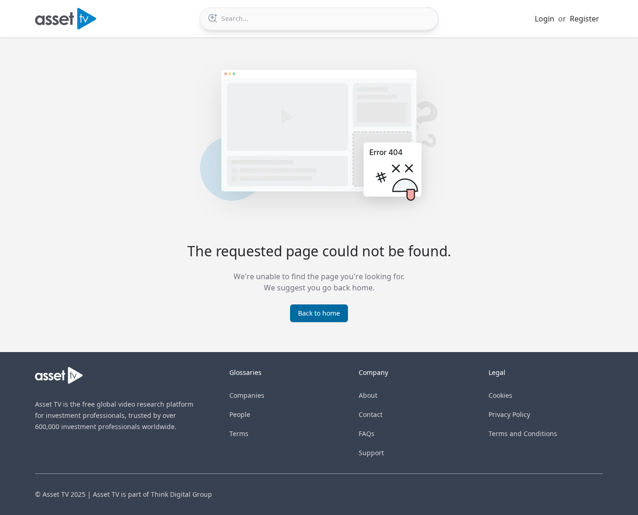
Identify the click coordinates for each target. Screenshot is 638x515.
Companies (246, 395)
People (239, 414)
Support (371, 452)
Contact (371, 414)
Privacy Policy (509, 414)
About (368, 395)
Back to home (319, 313)
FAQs (367, 433)
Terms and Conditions (523, 433)
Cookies (500, 395)
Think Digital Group (181, 494)
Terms (238, 433)
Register (584, 19)
